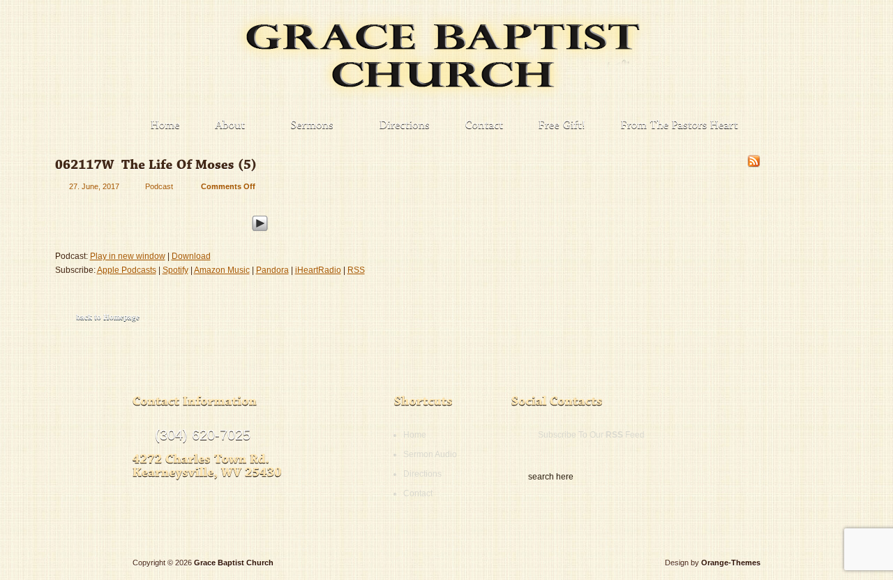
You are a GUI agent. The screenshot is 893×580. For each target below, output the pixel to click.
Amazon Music (222, 270)
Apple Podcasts (126, 270)
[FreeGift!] (562, 125)
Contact (418, 493)
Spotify (175, 270)
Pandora (272, 270)
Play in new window (127, 256)
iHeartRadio (318, 270)
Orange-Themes (730, 562)
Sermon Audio (430, 454)
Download (191, 256)
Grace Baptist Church (233, 562)
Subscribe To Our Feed (591, 435)
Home (414, 435)
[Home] (166, 125)
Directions (422, 474)
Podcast (159, 186)
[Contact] (484, 125)
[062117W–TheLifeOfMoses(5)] (156, 164)
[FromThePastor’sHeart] (680, 125)
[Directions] (405, 125)
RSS (356, 270)
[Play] (260, 221)
